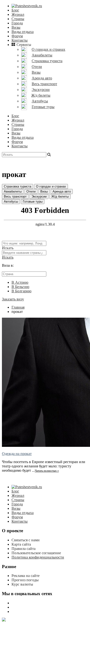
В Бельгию (20, 287)
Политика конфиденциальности (38, 557)
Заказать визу (13, 299)
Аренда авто (62, 191)
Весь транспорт (15, 196)
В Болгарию (21, 291)
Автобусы (11, 201)
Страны (18, 19)
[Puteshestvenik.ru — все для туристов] (27, 6)
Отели (31, 191)
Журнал (18, 14)
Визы (16, 27)
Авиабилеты (13, 191)
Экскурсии (39, 196)
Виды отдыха (23, 32)
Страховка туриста (17, 186)
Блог (15, 10)
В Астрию (20, 282)
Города (17, 23)
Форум (17, 36)
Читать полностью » (47, 470)
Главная (18, 307)
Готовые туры (32, 201)
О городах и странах (51, 186)
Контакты (20, 40)
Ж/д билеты (60, 196)
